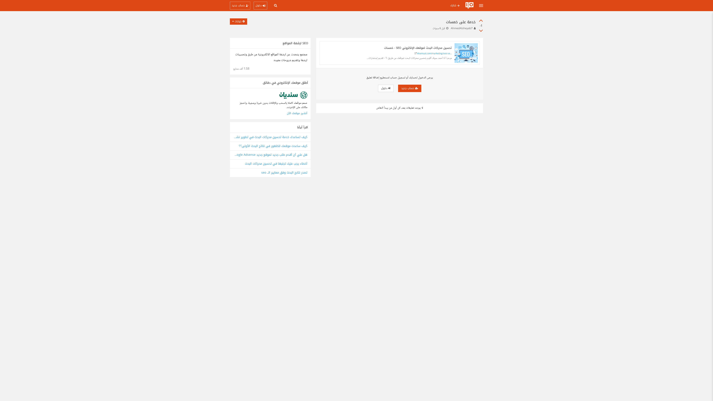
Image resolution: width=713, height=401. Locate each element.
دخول (384, 88)
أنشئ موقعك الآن (297, 113)
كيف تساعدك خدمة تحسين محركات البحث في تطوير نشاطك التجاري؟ (270, 137)
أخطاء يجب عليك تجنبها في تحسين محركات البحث (276, 164)
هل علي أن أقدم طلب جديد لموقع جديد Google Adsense (270, 155)
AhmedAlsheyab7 (461, 28)
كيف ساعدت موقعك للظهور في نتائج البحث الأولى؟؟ (273, 146)
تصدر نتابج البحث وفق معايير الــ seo (284, 173)
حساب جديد (408, 88)
